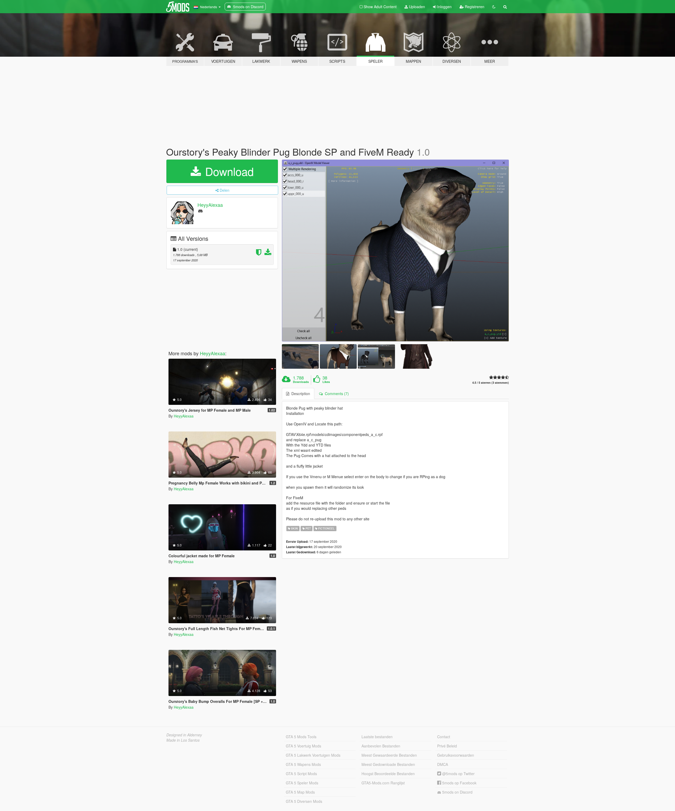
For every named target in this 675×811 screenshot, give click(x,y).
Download (228, 171)
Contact (443, 736)
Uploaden (416, 6)
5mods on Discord (456, 792)
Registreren (474, 6)
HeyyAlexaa (210, 204)
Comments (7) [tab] (336, 393)
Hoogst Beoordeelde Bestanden (388, 773)
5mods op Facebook (458, 782)
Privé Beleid (447, 745)
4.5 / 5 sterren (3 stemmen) (490, 382)
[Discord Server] (200, 210)
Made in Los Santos (183, 740)
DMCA (442, 764)
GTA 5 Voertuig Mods (303, 745)
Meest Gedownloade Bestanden (388, 764)
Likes (326, 381)
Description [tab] (299, 393)
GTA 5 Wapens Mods (303, 764)
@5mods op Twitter (458, 773)
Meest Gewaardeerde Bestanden (389, 755)
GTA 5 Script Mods (301, 773)
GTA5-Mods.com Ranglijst (383, 782)
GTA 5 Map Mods (300, 792)
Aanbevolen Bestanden (380, 745)
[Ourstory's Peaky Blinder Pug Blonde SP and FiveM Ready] (395, 251)
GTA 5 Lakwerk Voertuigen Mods (313, 755)
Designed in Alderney (184, 734)
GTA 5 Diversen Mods (304, 801)
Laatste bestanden (377, 736)
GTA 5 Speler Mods (302, 782)
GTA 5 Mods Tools (301, 736)
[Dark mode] (493, 6)
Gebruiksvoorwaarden (455, 755)
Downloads (301, 381)
